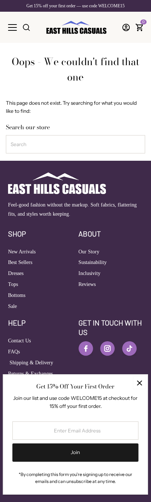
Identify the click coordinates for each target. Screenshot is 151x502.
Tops (13, 284)
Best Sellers (20, 262)
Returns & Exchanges (30, 373)
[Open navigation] (12, 27)
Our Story (88, 251)
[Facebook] (85, 348)
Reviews (87, 284)
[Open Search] (26, 27)
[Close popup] (139, 382)
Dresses (15, 273)
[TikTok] (129, 348)
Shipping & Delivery (30, 362)
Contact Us (19, 340)
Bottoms (16, 295)
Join (75, 452)
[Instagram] (107, 348)
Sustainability (92, 262)
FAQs (14, 351)
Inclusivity (89, 273)
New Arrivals (22, 251)
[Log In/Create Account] (126, 27)
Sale (12, 306)
